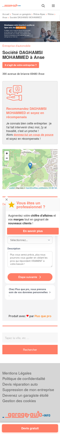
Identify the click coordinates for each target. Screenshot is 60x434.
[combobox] (29, 240)
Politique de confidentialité (23, 378)
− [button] (7, 158)
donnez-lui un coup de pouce (33, 134)
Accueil (5, 14)
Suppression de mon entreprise (28, 389)
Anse (4, 17)
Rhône (51, 14)
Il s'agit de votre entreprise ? (21, 65)
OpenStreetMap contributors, (37, 188)
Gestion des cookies (19, 400)
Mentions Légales (17, 373)
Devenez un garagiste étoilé (25, 395)
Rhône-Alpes (39, 14)
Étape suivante (27, 277)
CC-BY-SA (53, 188)
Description (14, 248)
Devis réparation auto (20, 384)
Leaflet (12, 188)
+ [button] (7, 153)
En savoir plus (33, 231)
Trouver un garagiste (21, 14)
